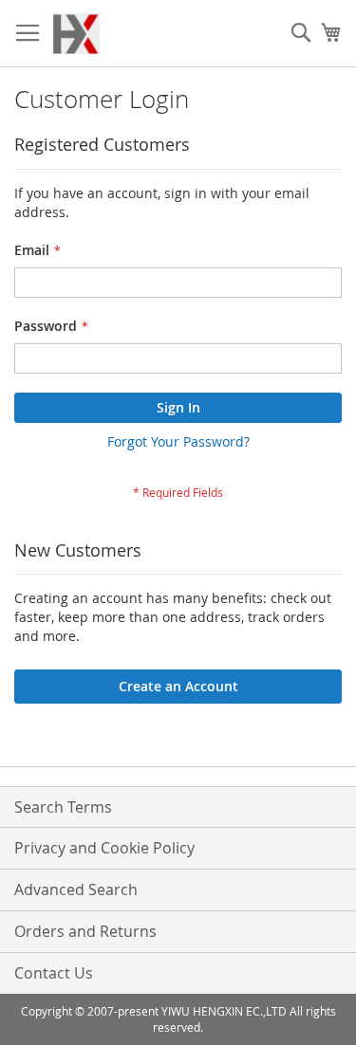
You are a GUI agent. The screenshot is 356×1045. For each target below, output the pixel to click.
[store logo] (76, 33)
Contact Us (53, 972)
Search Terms (63, 807)
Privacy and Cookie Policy (104, 847)
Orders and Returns (85, 931)
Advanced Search (76, 889)
